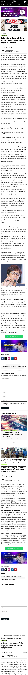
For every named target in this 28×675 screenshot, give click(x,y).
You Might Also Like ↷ (8, 413)
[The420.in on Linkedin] (12, 358)
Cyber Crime (4, 35)
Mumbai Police (20, 367)
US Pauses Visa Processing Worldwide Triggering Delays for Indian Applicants (12, 434)
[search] (22, 2)
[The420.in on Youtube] (15, 358)
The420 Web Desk (9, 50)
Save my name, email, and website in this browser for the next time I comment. (14, 404)
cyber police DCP (16, 364)
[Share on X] (4, 47)
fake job (24, 366)
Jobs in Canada (12, 367)
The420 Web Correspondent (9, 438)
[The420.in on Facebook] (2, 358)
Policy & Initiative (7, 430)
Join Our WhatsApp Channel (14, 336)
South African (12, 579)
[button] (13, 442)
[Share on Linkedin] (9, 47)
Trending (14, 430)
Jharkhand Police (13, 577)
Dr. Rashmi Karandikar (16, 366)
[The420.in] (14, 1)
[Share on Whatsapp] (7, 47)
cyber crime (8, 364)
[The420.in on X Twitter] (5, 358)
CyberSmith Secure (6, 366)
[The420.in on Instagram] (9, 358)
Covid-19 (8, 576)
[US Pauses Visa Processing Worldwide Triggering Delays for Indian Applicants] (14, 423)
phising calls (5, 579)
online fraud (21, 577)
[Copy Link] (12, 47)
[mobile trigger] (2, 2)
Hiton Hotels (4, 367)
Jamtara (19, 576)
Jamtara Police (5, 577)
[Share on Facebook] (2, 47)
